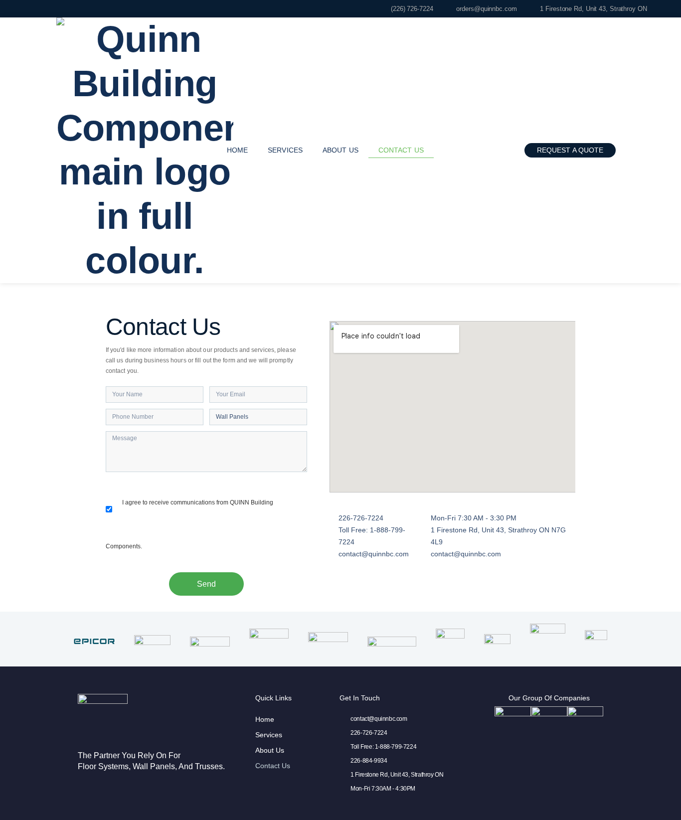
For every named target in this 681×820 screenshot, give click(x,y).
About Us (340, 150)
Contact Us (401, 150)
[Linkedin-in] (640, 150)
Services (285, 150)
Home (237, 150)
